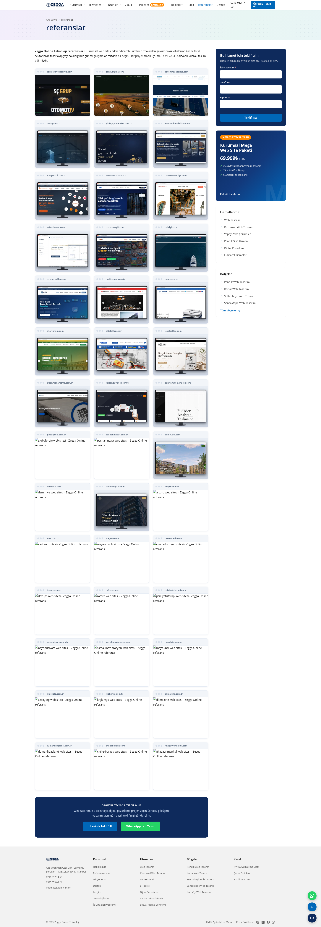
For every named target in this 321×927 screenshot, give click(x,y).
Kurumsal (76, 5)
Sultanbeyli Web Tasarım (200, 879)
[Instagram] (257, 922)
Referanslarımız (101, 873)
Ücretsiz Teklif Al (262, 5)
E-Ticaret (145, 885)
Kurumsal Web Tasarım (153, 873)
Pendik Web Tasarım (198, 866)
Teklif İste (250, 117)
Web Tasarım (147, 866)
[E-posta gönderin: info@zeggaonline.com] (312, 918)
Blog (191, 5)
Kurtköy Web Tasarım (199, 892)
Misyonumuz (100, 879)
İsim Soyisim (228, 67)
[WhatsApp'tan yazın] (312, 895)
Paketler (151, 5)
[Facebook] (268, 922)
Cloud (128, 5)
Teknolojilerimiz (101, 898)
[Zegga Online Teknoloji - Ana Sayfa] (55, 5)
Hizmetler (95, 5)
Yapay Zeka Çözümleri (152, 898)
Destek (221, 5)
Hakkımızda (99, 866)
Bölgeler (176, 5)
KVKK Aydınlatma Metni (247, 866)
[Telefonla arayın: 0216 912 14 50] (312, 906)
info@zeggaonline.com (58, 887)
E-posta (225, 97)
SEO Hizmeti (147, 879)
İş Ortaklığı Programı (104, 904)
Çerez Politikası (242, 873)
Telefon (225, 82)
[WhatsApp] (273, 922)
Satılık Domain (242, 879)
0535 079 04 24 (54, 882)
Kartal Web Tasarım (197, 873)
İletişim (97, 892)
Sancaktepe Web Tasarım (201, 885)
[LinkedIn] (263, 922)
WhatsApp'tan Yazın (140, 826)
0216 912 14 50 (238, 5)
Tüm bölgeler (228, 310)
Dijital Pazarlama (149, 892)
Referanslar (205, 5)
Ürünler (113, 5)
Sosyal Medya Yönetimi (153, 904)
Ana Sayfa (51, 19)
